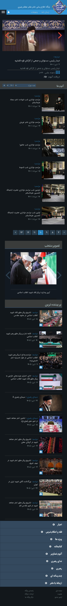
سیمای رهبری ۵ (19, 397)
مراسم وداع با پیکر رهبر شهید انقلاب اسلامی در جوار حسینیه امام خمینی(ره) (23, 357)
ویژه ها (58, 539)
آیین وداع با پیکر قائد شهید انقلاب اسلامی (33, 292)
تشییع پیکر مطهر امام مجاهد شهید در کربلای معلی (23, 441)
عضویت (59, 594)
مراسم (37, 95)
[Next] (15, 232)
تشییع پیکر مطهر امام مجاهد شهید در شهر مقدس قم (23, 504)
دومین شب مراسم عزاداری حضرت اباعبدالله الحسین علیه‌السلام (23, 191)
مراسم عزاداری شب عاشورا (30, 144)
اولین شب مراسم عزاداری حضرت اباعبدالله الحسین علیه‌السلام (23, 214)
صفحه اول (59, 590)
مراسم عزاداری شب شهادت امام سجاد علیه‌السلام (25, 101)
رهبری (59, 568)
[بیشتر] (58, 72)
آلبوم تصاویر (56, 554)
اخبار (60, 524)
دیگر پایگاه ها (29, 597)
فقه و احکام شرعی (54, 532)
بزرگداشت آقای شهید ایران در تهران (23, 483)
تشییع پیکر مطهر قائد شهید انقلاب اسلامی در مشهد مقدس (24, 314)
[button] (3, 12)
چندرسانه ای (56, 576)
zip (46, 77)
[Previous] (64, 232)
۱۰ (40, 232)
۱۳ (21, 232)
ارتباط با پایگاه (29, 594)
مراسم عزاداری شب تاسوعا (29, 167)
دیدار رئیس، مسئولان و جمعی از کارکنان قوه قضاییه (37, 61)
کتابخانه (58, 546)
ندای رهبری (56, 561)
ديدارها (57, 56)
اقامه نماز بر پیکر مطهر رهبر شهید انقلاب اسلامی (22, 335)
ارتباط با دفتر (56, 583)
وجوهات (34, 12)
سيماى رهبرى (32, 397)
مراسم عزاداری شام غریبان (30, 122)
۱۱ (34, 232)
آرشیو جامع (58, 597)
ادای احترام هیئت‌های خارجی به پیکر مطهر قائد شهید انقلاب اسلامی (22, 377)
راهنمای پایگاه (29, 590)
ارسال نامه (45, 12)
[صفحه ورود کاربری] (9, 12)
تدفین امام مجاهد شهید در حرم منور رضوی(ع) (22, 420)
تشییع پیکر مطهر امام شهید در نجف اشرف (22, 462)
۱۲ (28, 232)
